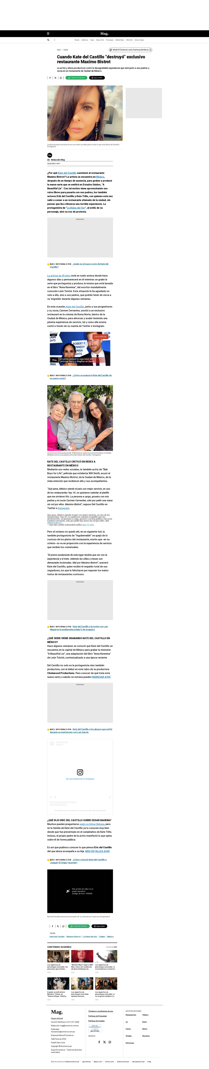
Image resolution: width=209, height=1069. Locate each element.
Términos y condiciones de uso (100, 1011)
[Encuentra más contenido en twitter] (55, 77)
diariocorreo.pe (123, 1062)
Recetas (146, 1036)
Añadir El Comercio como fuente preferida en (131, 50)
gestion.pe (86, 1062)
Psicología (109, 40)
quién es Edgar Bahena (91, 824)
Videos (145, 1015)
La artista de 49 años (59, 275)
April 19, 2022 (88, 525)
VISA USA (129, 40)
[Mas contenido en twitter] (104, 1042)
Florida (77, 40)
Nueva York (100, 40)
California (85, 40)
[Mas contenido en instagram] (109, 1042)
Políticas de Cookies (96, 1021)
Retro (144, 1029)
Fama (128, 1029)
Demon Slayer (139, 40)
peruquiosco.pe (138, 1062)
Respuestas (131, 1015)
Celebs (102, 937)
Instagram (63, 508)
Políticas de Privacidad (97, 1016)
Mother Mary (120, 40)
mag (149, 1062)
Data (144, 1022)
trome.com (109, 1062)
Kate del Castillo (75, 306)
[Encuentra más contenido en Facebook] (50, 77)
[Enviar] (48, 40)
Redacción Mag (58, 160)
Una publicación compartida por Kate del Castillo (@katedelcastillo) (80, 810)
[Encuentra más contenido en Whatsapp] (61, 77)
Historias (130, 1043)
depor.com (98, 1062)
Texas (92, 40)
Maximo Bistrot (74, 937)
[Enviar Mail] (48, 160)
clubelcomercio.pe (71, 1062)
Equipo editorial (57, 1018)
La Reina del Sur (90, 937)
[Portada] (57, 1016)
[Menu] (49, 33)
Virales (129, 1036)
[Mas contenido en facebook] (99, 1042)
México (110, 937)
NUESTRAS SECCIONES (133, 1011)
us (127, 1022)
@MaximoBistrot (54, 523)
